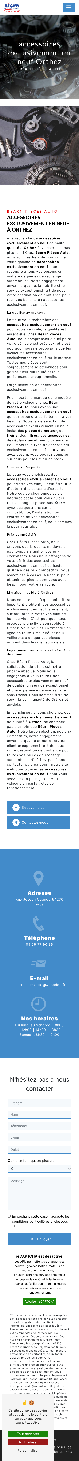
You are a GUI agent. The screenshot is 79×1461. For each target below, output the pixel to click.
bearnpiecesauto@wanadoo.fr (39, 985)
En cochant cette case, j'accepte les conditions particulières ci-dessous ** (41, 1221)
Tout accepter (28, 1434)
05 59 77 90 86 (39, 944)
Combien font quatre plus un (31, 1160)
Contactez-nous (35, 822)
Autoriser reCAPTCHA (39, 1301)
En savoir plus (33, 808)
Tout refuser (28, 1442)
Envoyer (44, 1239)
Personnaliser (28, 1450)
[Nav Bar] (69, 7)
